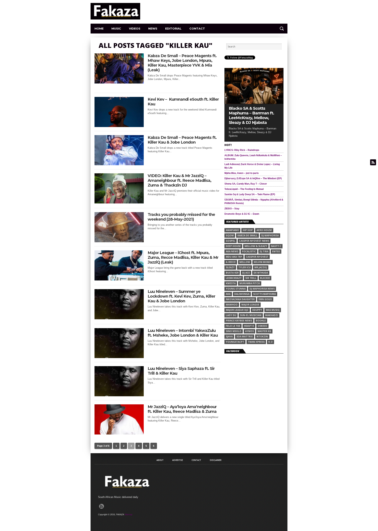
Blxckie (265, 278)
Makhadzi (271, 315)
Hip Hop (248, 230)
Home (99, 28)
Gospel (230, 240)
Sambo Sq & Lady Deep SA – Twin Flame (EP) (249, 194)
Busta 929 (232, 272)
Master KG (264, 331)
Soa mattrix (244, 336)
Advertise (177, 460)
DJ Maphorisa (270, 235)
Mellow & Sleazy (256, 246)
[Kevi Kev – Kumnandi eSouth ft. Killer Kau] (119, 126)
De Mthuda (261, 272)
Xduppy (257, 310)
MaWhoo (232, 304)
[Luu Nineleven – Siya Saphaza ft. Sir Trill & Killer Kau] (119, 395)
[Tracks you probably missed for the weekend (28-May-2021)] (119, 241)
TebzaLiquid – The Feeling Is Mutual (244, 189)
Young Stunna (236, 288)
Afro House (264, 230)
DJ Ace (246, 272)
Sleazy (230, 267)
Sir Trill (250, 278)
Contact (197, 28)
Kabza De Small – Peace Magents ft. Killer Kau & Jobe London (182, 140)
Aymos (249, 331)
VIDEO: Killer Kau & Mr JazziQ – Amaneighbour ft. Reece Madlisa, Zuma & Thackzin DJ (179, 180)
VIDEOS (134, 28)
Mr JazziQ (260, 267)
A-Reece (231, 262)
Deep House (233, 246)
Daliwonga (241, 294)
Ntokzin (262, 336)
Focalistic (249, 251)
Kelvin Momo (262, 262)
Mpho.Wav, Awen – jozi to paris (241, 173)
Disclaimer (215, 460)
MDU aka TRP (234, 256)
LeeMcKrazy (234, 278)
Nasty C (276, 246)
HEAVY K (249, 326)
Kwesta (231, 283)
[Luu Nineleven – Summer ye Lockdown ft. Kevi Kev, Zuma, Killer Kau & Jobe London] (119, 318)
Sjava (229, 336)
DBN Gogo (265, 299)
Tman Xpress (256, 341)
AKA (228, 294)
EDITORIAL (173, 28)
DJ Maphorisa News (262, 288)
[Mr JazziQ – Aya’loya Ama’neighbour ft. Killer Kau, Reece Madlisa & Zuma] (119, 433)
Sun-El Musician (250, 315)
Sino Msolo (233, 331)
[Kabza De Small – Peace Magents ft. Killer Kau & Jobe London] (119, 164)
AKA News (232, 251)
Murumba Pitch (249, 283)
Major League (250, 304)
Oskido (262, 326)
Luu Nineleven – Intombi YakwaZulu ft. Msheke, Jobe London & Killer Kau (183, 333)
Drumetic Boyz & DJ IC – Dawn (241, 214)
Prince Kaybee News (239, 320)
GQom (230, 235)
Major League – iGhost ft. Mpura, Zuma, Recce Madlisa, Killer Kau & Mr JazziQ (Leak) (183, 257)
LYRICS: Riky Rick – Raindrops (241, 150)
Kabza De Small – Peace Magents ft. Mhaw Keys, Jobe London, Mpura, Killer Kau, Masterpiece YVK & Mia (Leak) (182, 62)
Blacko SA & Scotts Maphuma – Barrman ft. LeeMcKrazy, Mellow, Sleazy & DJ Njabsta (251, 115)
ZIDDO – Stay (231, 208)
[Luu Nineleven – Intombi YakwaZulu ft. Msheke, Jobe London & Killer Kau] (119, 357)
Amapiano (232, 230)
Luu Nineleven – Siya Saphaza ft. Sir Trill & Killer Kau (181, 371)
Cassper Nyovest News (254, 240)
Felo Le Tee (233, 326)
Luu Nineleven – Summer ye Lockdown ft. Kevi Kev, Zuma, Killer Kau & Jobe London (181, 296)
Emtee (276, 251)
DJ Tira (264, 251)
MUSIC (116, 28)
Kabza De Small (247, 235)
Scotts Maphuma (264, 294)
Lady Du (231, 315)
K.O (270, 341)
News (152, 28)
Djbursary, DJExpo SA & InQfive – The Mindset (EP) (253, 178)
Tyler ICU (244, 267)
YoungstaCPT (235, 341)
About (160, 460)
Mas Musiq (273, 310)
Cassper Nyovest (257, 256)
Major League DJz (237, 310)
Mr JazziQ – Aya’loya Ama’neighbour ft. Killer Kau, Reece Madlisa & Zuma (182, 409)
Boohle (261, 320)
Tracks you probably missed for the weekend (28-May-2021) (181, 217)
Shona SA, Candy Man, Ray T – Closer (245, 183)
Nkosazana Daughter (240, 299)
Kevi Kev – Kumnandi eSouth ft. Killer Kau (183, 101)
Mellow (244, 262)
